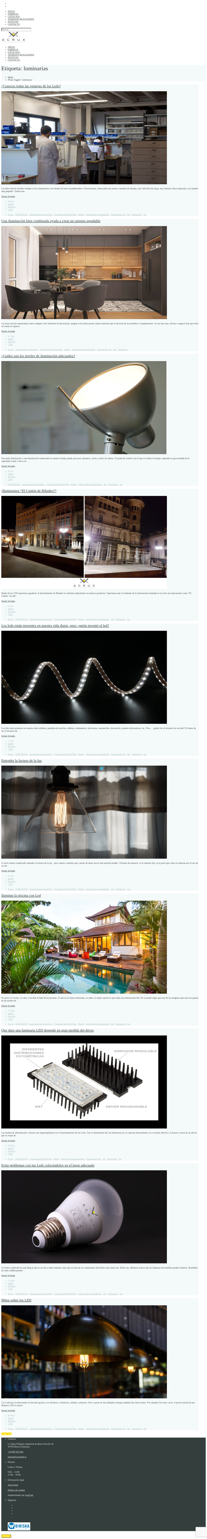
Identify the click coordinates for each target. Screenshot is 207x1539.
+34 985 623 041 (15, 1452)
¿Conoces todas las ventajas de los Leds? (31, 86)
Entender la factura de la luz (21, 761)
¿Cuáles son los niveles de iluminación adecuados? (38, 356)
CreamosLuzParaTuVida (65, 214)
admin (10, 204)
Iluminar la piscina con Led (21, 895)
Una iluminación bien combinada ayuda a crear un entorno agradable (50, 221)
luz (144, 214)
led (128, 214)
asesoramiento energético (40, 214)
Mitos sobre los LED (16, 1300)
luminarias (137, 214)
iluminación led (118, 214)
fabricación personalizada (97, 214)
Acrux (10, 214)
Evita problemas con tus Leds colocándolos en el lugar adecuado (47, 1165)
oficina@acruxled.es (17, 1457)
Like (10, 209)
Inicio (10, 77)
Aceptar (6, 1536)
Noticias (11, 207)
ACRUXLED (21, 214)
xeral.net (29, 1495)
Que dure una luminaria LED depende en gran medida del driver (47, 1030)
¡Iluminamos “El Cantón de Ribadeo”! (28, 491)
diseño (81, 214)
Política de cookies (16, 1490)
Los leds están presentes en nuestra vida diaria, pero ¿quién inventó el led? (55, 626)
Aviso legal (13, 1485)
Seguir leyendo (8, 196)
